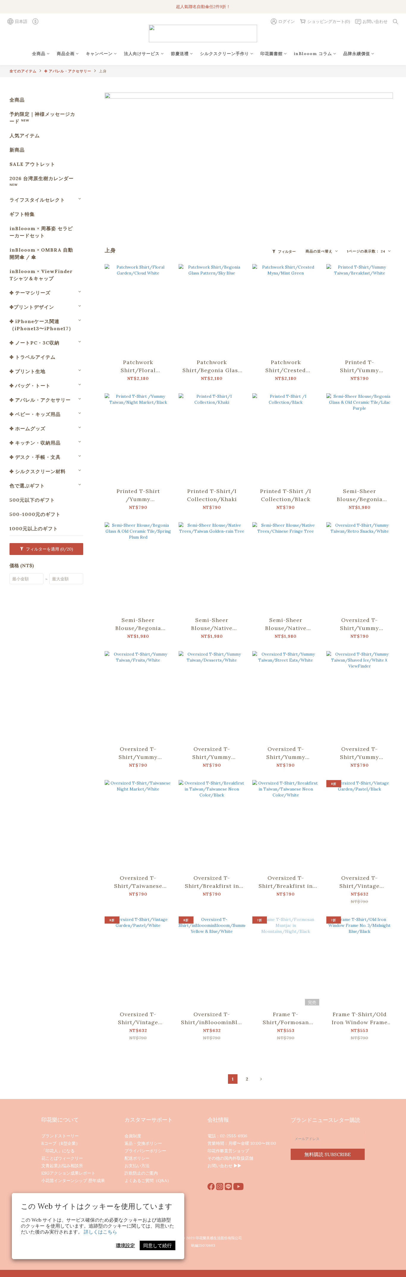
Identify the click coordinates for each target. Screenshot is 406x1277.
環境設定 (125, 1245)
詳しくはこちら (100, 1232)
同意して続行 (157, 1245)
